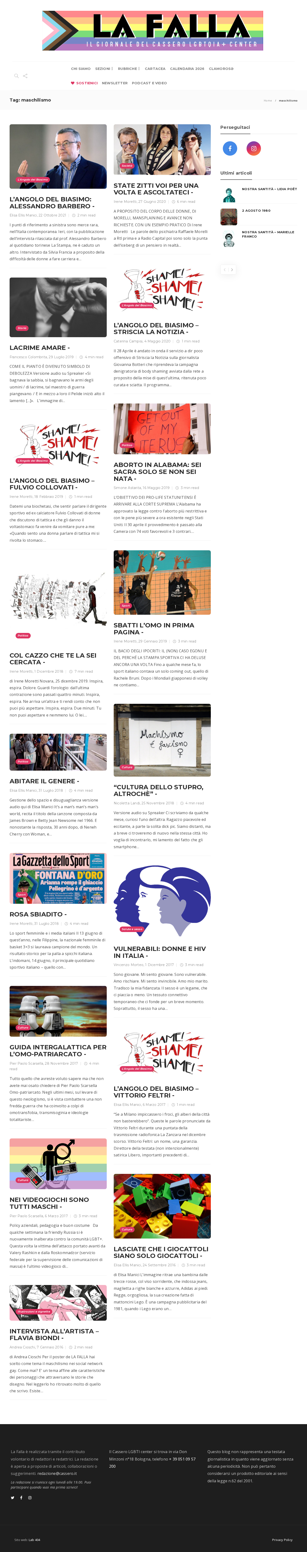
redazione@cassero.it (57, 1473)
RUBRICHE (127, 69)
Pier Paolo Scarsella (26, 1063)
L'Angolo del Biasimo (33, 179)
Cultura (127, 767)
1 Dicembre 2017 (159, 965)
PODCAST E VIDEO (149, 83)
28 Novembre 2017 (61, 1063)
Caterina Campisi (128, 341)
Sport (126, 605)
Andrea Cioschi (22, 1347)
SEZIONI (102, 69)
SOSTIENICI (87, 83)
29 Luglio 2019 (61, 357)
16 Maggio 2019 (156, 488)
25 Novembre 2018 (158, 803)
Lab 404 (34, 1540)
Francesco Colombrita (28, 357)
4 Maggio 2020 (157, 341)
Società (127, 165)
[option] (258, 217)
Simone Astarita (127, 488)
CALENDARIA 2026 (187, 69)
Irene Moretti (125, 201)
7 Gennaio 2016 (50, 1347)
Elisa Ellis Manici (23, 215)
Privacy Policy (282, 1540)
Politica (127, 445)
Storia (22, 328)
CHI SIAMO (81, 69)
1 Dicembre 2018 (48, 671)
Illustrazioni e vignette (34, 1311)
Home (268, 100)
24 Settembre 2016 (159, 1265)
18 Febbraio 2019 (48, 497)
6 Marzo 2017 (154, 1105)
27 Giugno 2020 (152, 201)
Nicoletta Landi (127, 803)
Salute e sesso (132, 929)
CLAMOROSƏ (221, 69)
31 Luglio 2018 (51, 790)
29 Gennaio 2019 (152, 641)
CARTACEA (155, 69)
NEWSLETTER (115, 83)
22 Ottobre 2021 (52, 215)
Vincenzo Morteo (128, 965)
